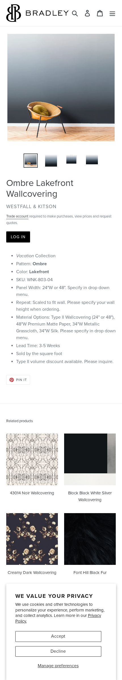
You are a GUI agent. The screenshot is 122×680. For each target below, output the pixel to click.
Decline (58, 651)
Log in (18, 237)
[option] (30, 160)
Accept (58, 636)
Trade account (17, 216)
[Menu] (112, 13)
